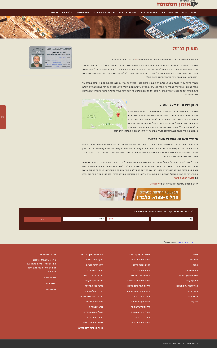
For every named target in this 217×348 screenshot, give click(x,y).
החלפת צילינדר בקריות (93, 275)
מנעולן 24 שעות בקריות (93, 312)
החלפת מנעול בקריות (94, 281)
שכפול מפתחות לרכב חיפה (138, 281)
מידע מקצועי (192, 291)
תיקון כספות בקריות (94, 302)
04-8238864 (51, 283)
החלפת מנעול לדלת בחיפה (138, 291)
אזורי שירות (183, 242)
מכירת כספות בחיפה (141, 265)
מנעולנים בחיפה (191, 270)
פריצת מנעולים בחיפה (140, 302)
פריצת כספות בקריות (94, 286)
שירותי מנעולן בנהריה (188, 275)
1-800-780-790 (50, 278)
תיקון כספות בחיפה (141, 296)
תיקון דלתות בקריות (94, 265)
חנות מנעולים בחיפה (141, 270)
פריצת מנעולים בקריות (93, 291)
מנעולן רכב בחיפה (142, 317)
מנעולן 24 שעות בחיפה (140, 312)
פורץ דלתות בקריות (95, 317)
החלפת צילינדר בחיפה (140, 307)
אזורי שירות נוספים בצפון (187, 286)
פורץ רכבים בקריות (95, 270)
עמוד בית (194, 260)
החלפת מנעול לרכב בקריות (91, 296)
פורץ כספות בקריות (94, 260)
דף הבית (193, 242)
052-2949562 (51, 289)
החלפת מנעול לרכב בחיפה (138, 286)
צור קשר (194, 302)
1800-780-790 (155, 184)
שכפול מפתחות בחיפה (140, 260)
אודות (195, 265)
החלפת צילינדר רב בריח (140, 275)
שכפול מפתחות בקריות (93, 323)
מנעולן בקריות (192, 281)
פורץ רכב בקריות (96, 307)
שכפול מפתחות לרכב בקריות (90, 328)
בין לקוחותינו (192, 296)
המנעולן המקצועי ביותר (184, 178)
